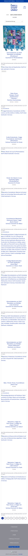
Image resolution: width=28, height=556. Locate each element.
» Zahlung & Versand (13, 538)
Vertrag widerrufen (14, 546)
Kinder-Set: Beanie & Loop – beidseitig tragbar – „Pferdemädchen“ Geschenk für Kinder (14, 180)
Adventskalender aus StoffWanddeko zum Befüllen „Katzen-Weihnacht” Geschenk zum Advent (14, 345)
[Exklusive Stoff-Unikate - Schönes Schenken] (14, 8)
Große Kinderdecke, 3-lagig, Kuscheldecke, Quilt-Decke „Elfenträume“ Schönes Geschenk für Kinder (14, 140)
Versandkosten (6, 108)
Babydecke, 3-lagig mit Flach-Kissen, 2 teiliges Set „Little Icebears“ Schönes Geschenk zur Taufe (14, 465)
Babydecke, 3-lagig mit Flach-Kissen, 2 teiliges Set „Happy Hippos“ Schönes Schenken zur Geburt (14, 424)
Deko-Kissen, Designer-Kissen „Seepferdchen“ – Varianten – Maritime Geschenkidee (14, 97)
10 (22, 518)
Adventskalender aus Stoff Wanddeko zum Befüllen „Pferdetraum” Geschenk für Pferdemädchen (14, 55)
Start (7, 14)
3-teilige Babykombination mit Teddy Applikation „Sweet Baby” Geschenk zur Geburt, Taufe (14, 263)
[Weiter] (25, 518)
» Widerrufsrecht (14, 542)
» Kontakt (20, 554)
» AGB (14, 534)
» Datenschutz (14, 530)
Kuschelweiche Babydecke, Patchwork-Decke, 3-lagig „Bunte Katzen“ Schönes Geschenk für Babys (14, 221)
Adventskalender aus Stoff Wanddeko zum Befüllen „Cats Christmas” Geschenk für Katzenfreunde (14, 304)
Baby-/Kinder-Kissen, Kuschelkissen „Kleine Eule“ (14, 383)
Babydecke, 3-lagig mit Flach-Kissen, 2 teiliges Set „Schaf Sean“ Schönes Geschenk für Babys (14, 505)
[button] (2, 7)
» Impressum (14, 526)
